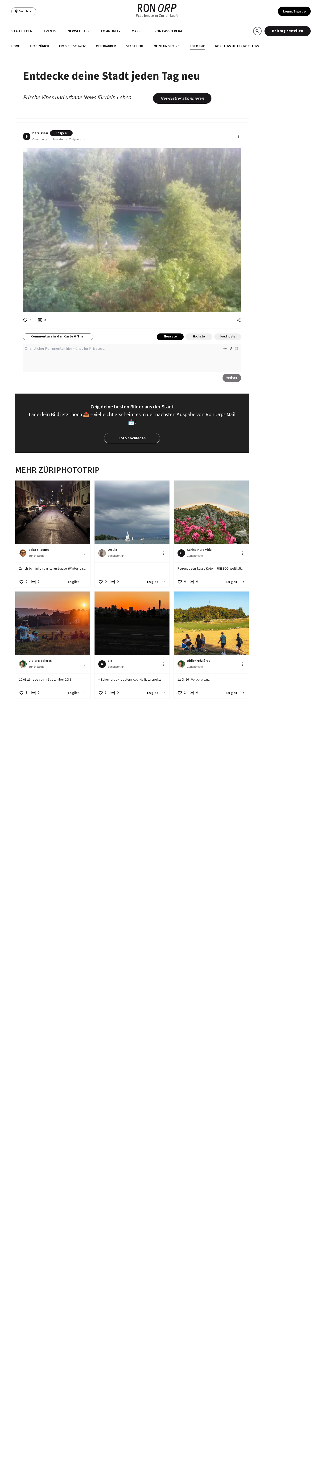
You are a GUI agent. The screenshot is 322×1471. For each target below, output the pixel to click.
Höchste (199, 336)
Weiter (231, 377)
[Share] (238, 320)
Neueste (170, 336)
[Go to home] (157, 8)
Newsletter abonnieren (182, 98)
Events (50, 31)
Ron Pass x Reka (168, 31)
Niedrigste (227, 336)
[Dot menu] (238, 136)
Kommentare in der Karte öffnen (58, 336)
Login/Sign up (294, 11)
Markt (137, 31)
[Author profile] (23, 553)
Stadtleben (22, 31)
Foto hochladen (132, 438)
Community (110, 31)
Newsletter (79, 31)
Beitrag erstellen (287, 30)
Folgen (61, 133)
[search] (257, 31)
